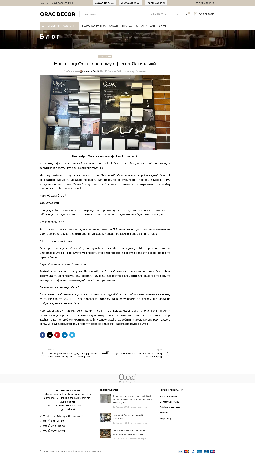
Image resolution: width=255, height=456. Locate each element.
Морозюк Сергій (91, 71)
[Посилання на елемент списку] (67, 421)
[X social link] (50, 335)
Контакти (164, 412)
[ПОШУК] (177, 14)
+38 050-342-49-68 (130, 3)
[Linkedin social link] (65, 335)
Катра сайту (165, 418)
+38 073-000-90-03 (156, 3)
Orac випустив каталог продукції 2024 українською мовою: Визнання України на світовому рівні (133, 399)
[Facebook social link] (42, 335)
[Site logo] (58, 13)
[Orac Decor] (70, 299)
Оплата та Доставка (169, 401)
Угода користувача (169, 396)
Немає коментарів (138, 407)
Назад (104, 353)
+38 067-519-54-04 (104, 3)
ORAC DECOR (58, 44)
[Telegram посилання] (72, 335)
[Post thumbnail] (105, 401)
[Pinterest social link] (57, 335)
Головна (44, 44)
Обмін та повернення (170, 407)
